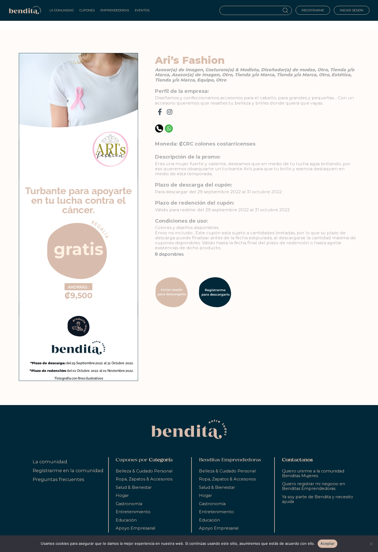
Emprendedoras (114, 10)
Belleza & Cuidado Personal (144, 471)
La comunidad (50, 461)
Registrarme (313, 10)
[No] (371, 543)
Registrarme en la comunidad (68, 470)
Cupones (87, 10)
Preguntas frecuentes (58, 479)
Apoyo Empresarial (135, 528)
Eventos (142, 10)
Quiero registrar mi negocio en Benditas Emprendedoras (313, 486)
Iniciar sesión (351, 10)
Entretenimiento (133, 511)
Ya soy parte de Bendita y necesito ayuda (317, 499)
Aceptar (327, 543)
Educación (126, 520)
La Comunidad (62, 10)
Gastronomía (129, 503)
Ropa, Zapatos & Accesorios (144, 479)
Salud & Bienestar (134, 487)
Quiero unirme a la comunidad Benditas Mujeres (313, 473)
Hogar (122, 495)
